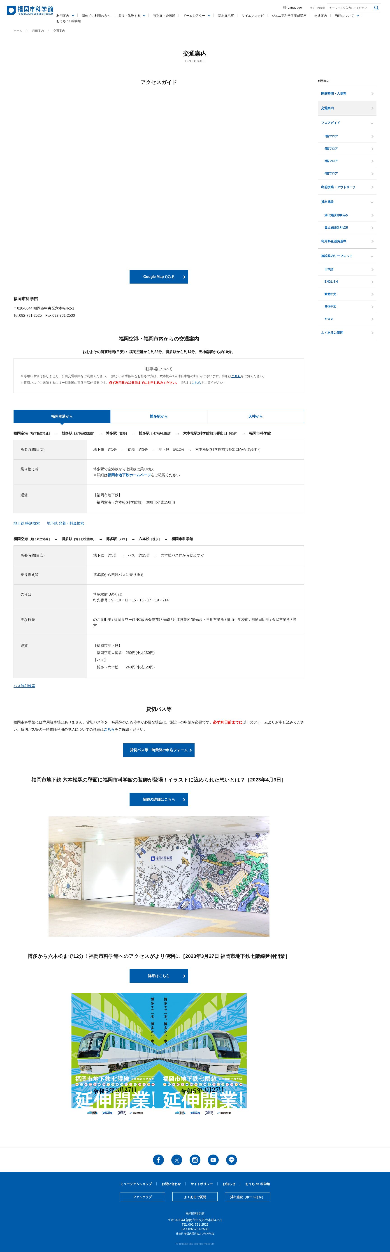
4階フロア (331, 148)
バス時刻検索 (24, 686)
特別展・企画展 (164, 15)
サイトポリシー (202, 1184)
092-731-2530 (198, 1229)
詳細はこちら (159, 976)
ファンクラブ (142, 1197)
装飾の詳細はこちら (159, 799)
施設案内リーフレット (337, 256)
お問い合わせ (171, 1184)
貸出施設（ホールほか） (247, 1197)
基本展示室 (226, 15)
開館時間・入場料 (333, 93)
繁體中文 (330, 294)
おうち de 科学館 (68, 21)
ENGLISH (331, 281)
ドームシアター (194, 15)
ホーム (18, 30)
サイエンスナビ (253, 15)
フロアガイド (330, 123)
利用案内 (62, 15)
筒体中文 (330, 306)
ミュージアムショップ (136, 1184)
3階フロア (331, 136)
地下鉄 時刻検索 (27, 523)
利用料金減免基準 (333, 241)
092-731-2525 (198, 1224)
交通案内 (327, 108)
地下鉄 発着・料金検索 (65, 523)
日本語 (329, 269)
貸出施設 (327, 201)
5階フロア (331, 161)
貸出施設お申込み (336, 215)
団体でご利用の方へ (96, 15)
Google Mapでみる (159, 277)
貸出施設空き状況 (336, 227)
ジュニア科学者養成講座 (289, 15)
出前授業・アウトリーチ (338, 187)
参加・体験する (129, 15)
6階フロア (331, 173)
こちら (109, 729)
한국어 (329, 319)
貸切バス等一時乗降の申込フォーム (159, 750)
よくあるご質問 (332, 332)
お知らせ (229, 1184)
